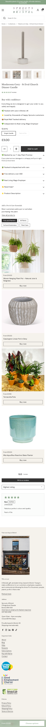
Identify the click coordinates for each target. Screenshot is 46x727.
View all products (8, 215)
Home (3, 24)
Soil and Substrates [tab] (10, 225)
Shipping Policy (7, 708)
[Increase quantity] (16, 149)
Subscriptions (7, 651)
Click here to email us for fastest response (16, 610)
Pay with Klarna (7, 654)
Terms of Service (7, 711)
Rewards (5, 648)
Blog (3, 642)
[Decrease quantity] (4, 149)
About (4, 640)
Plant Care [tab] (24, 225)
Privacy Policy (6, 703)
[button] (6, 92)
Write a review (23, 480)
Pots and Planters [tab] (9, 220)
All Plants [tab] (23, 220)
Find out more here (8, 161)
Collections (11, 24)
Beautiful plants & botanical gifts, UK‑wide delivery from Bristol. (23, 2)
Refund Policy (6, 706)
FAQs (3, 645)
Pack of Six (23, 133)
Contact (4, 656)
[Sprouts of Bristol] (23, 10)
